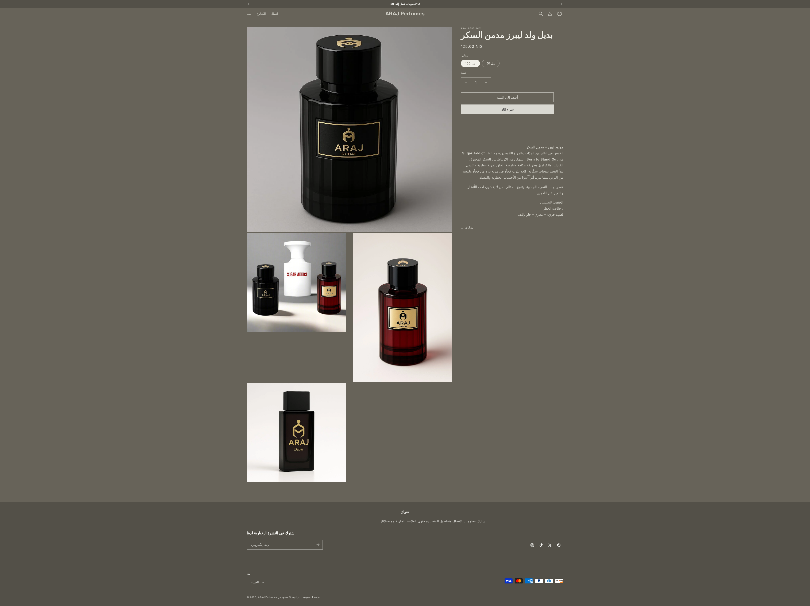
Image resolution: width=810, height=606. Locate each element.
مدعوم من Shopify (288, 597)
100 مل (470, 63)
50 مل (490, 63)
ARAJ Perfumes (267, 597)
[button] (540, 13)
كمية (463, 72)
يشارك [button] (469, 227)
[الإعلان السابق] (248, 4)
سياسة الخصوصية (311, 597)
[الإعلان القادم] (561, 4)
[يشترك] (318, 545)
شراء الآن (507, 109)
